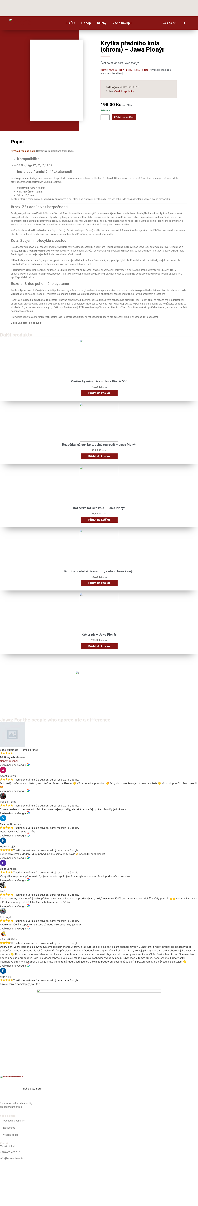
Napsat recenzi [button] (9, 760)
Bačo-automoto (32, 1088)
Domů (104, 69)
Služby (101, 23)
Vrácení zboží (10, 1134)
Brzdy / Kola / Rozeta (137, 69)
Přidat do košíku (123, 117)
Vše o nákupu (121, 23)
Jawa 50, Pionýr (116, 69)
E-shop (86, 23)
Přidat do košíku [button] (99, 393)
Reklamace (9, 1127)
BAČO (71, 23)
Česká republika (124, 91)
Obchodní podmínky (14, 1120)
